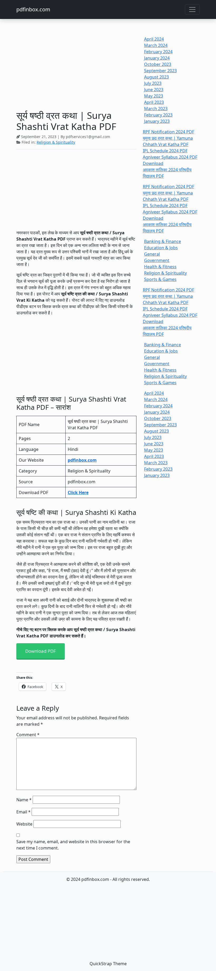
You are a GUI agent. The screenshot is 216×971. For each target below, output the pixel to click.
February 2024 (158, 52)
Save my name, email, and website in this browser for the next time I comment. (73, 845)
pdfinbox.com (33, 9)
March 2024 (156, 45)
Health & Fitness (160, 267)
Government (156, 260)
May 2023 (153, 96)
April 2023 (154, 102)
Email (23, 812)
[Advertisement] (76, 71)
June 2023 (153, 89)
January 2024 (157, 58)
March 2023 (156, 108)
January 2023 (157, 121)
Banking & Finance (162, 241)
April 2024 (154, 39)
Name (24, 800)
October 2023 (157, 64)
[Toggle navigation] (192, 9)
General (152, 254)
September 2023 (160, 71)
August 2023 (156, 77)
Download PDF (40, 651)
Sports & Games (160, 279)
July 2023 (152, 83)
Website (24, 824)
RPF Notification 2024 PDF (168, 132)
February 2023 (158, 115)
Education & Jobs (161, 248)
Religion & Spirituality (56, 142)
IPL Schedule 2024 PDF (165, 151)
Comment (28, 735)
